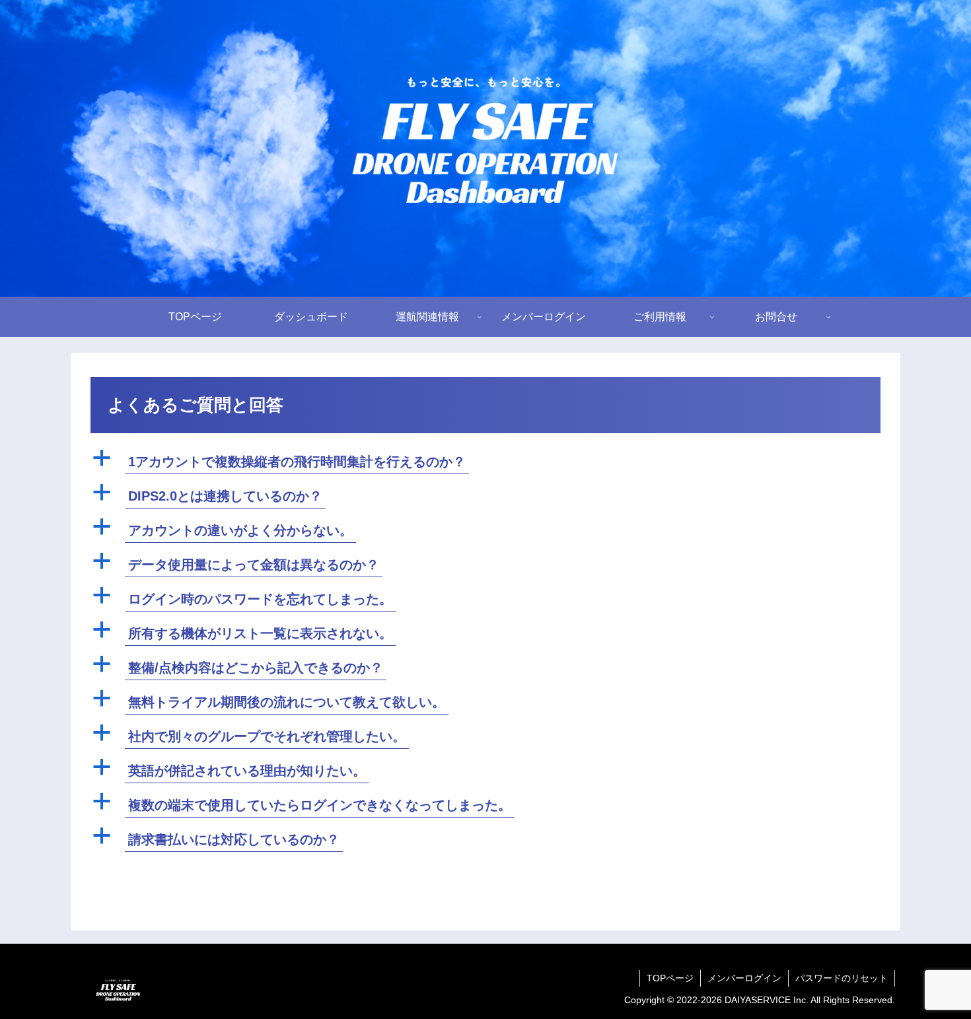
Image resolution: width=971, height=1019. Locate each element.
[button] (485, 462)
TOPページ (670, 978)
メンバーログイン (744, 978)
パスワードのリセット (841, 978)
